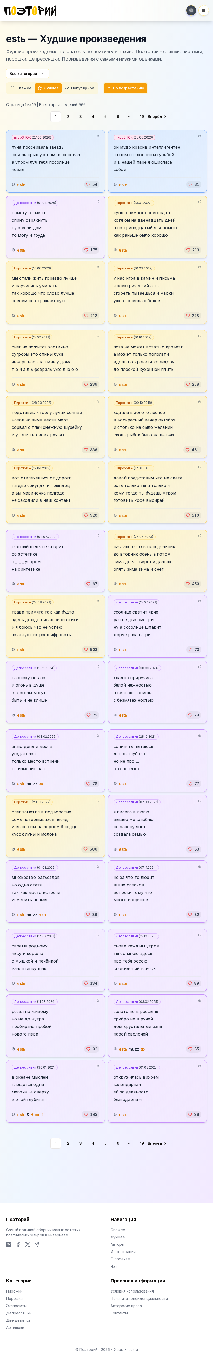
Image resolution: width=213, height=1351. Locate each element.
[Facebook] (18, 1244)
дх (142, 1049)
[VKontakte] (8, 1244)
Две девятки (18, 1320)
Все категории (23, 73)
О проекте (120, 1259)
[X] (27, 1244)
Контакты (119, 1313)
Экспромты (16, 1305)
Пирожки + (134, 203)
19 (142, 116)
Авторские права (126, 1305)
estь (21, 184)
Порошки (14, 1298)
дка (42, 914)
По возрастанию (128, 88)
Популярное (82, 88)
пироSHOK (32, 137)
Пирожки (14, 1291)
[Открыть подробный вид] (98, 136)
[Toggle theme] (191, 10)
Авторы (117, 1244)
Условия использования (132, 1291)
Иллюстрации (123, 1251)
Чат (114, 1266)
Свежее (24, 88)
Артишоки (15, 1327)
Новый (37, 1114)
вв (40, 783)
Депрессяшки (35, 203)
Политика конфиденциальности (139, 1298)
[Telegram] (36, 1244)
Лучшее (51, 88)
